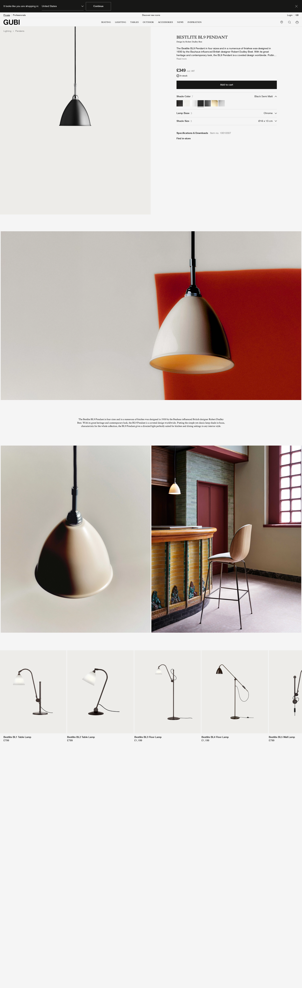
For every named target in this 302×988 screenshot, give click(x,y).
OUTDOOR (148, 22)
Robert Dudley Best (193, 41)
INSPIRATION (195, 22)
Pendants (19, 31)
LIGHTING (120, 22)
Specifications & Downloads (192, 133)
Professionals (19, 15)
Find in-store (184, 138)
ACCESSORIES (165, 22)
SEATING (106, 22)
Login (290, 15)
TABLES (134, 22)
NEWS (180, 22)
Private (6, 15)
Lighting (7, 31)
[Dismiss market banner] (296, 6)
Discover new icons (151, 15)
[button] (297, 22)
